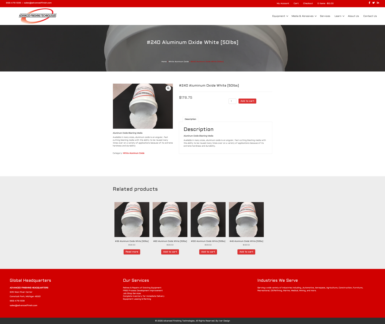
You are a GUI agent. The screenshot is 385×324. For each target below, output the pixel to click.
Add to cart (247, 101)
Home (164, 62)
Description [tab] (190, 119)
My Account (283, 4)
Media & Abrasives (303, 16)
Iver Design (224, 321)
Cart (296, 4)
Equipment (278, 16)
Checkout (308, 4)
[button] (287, 16)
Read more (132, 252)
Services (325, 16)
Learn (338, 16)
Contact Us (370, 16)
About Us (353, 16)
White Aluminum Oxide (179, 62)
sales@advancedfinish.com (38, 3)
